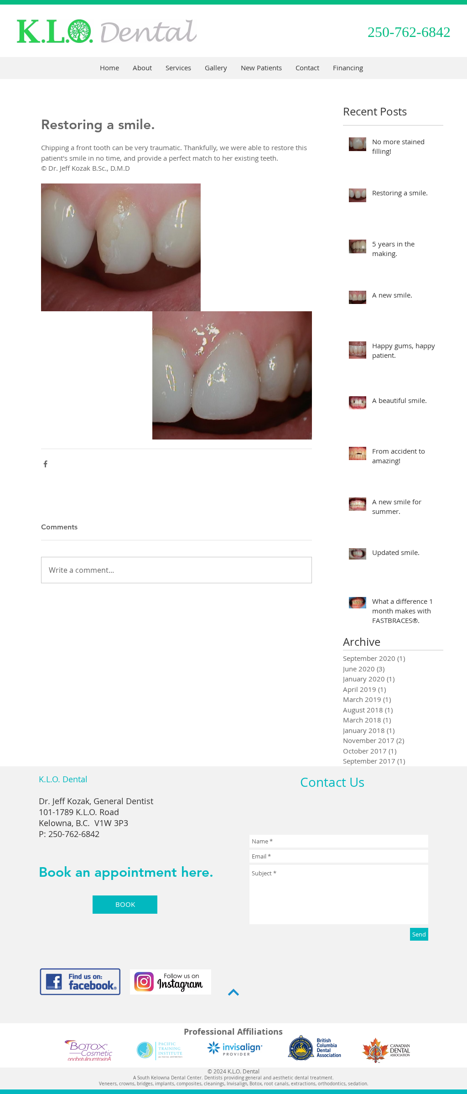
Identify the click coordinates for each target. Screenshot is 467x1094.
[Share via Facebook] (45, 464)
